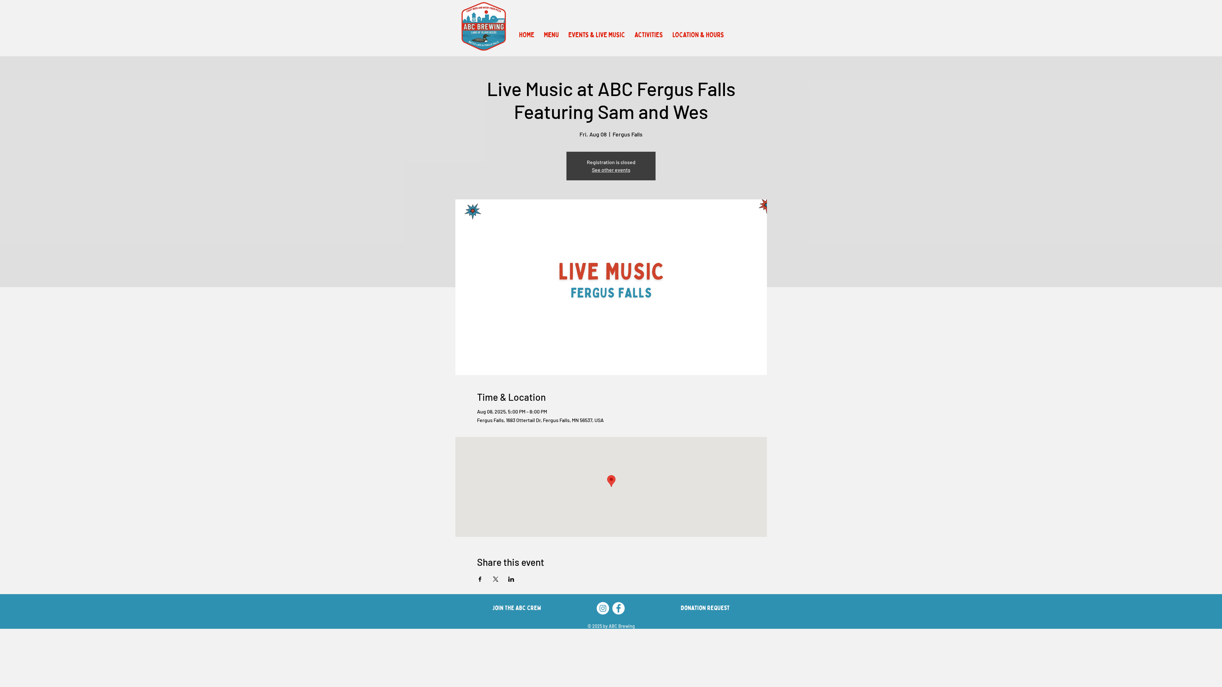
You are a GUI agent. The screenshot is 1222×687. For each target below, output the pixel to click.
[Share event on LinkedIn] (511, 579)
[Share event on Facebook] (480, 579)
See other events (611, 170)
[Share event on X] (496, 579)
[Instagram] (603, 608)
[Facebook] (618, 608)
